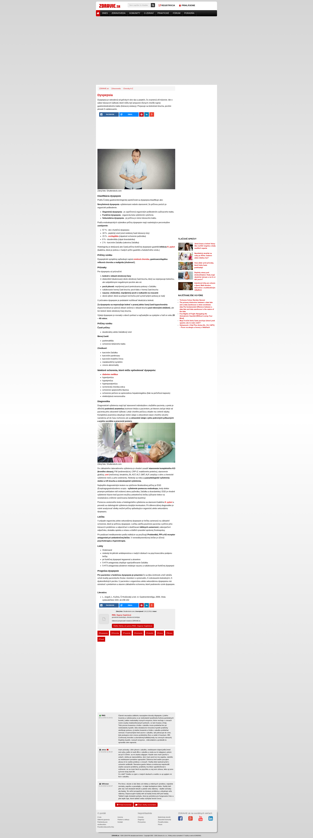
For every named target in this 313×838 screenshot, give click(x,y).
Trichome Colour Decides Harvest (192, 300)
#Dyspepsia (103, 633)
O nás (99, 817)
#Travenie (126, 633)
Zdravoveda (118, 13)
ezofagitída (113, 236)
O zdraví (149, 13)
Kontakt (120, 822)
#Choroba (115, 633)
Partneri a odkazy (123, 819)
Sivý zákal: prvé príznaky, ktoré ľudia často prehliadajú (204, 265)
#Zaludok (149, 633)
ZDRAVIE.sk (104, 88)
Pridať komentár (125, 805)
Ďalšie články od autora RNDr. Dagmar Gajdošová (132, 626)
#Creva (160, 633)
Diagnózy (141, 819)
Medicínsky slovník (164, 817)
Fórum (176, 13)
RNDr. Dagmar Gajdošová (121, 615)
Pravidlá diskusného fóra (105, 827)
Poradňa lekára (163, 822)
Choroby (141, 817)
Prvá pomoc (142, 822)
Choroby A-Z (128, 88)
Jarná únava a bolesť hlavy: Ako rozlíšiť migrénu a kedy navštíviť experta (205, 246)
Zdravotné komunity (164, 819)
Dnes (105, 13)
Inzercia (120, 817)
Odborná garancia (103, 819)
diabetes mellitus (110, 374)
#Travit (101, 639)
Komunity (134, 13)
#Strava (169, 633)
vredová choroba (141, 259)
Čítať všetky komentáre (147, 805)
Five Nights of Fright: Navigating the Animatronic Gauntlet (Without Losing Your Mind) (196, 316)
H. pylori (171, 247)
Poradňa (189, 13)
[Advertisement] (156, 33)
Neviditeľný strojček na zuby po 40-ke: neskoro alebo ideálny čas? (203, 255)
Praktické (163, 13)
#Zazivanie (138, 633)
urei (107, 475)
